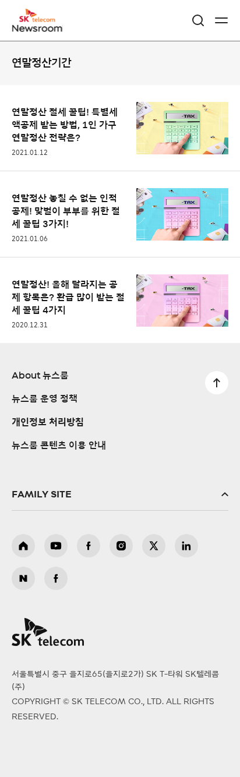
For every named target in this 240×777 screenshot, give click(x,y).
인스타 (121, 545)
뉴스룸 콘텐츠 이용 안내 (59, 445)
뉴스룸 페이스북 (56, 578)
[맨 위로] (216, 382)
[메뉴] (221, 20)
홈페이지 (23, 545)
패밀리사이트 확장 (120, 494)
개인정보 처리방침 (48, 422)
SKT (41, 20)
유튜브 (56, 545)
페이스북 (88, 545)
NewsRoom (38, 27)
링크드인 (186, 545)
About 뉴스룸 (40, 375)
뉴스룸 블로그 (23, 578)
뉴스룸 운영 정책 (44, 399)
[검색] (198, 20)
